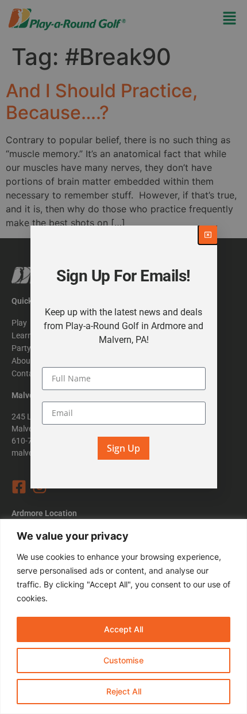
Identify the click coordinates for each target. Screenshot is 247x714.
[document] (123, 357)
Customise (123, 660)
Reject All (123, 691)
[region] (123, 616)
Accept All (123, 629)
